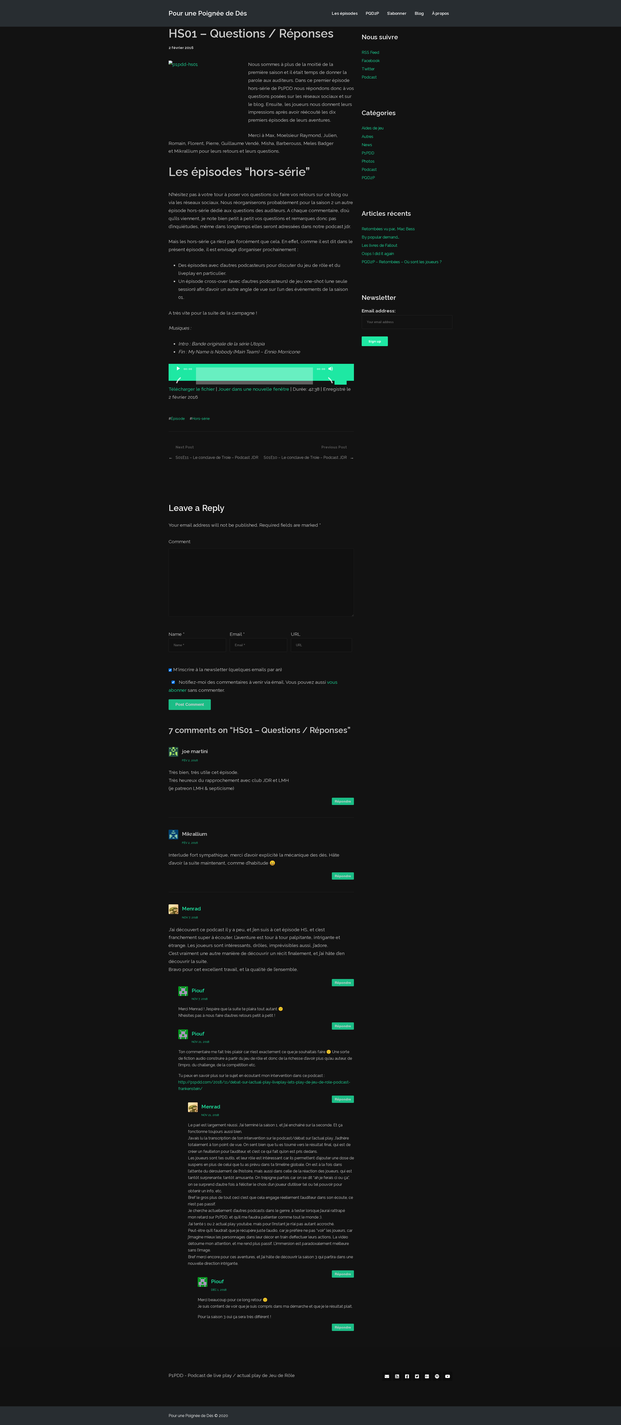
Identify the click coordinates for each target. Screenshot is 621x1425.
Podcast (369, 77)
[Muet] (330, 374)
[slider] (341, 368)
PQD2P (372, 13)
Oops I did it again (378, 253)
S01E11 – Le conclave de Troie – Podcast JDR (217, 457)
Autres (367, 136)
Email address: (379, 311)
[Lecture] (178, 374)
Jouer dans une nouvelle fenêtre (253, 389)
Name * (177, 634)
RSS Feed (370, 52)
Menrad (191, 909)
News (367, 144)
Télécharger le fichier (192, 389)
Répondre (343, 801)
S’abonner (397, 13)
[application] (261, 372)
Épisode (178, 418)
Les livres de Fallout (379, 245)
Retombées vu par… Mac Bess (388, 228)
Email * (237, 634)
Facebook (371, 60)
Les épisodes (345, 13)
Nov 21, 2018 (200, 1041)
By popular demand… (380, 237)
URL (295, 634)
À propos (440, 13)
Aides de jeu (373, 128)
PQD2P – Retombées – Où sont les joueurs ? (402, 261)
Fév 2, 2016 (190, 760)
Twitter (368, 68)
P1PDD (368, 153)
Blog (419, 13)
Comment (179, 541)
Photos (368, 161)
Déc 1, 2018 (219, 1289)
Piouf (198, 990)
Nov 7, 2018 (190, 917)
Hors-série (201, 418)
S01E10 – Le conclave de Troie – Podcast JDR (305, 457)
